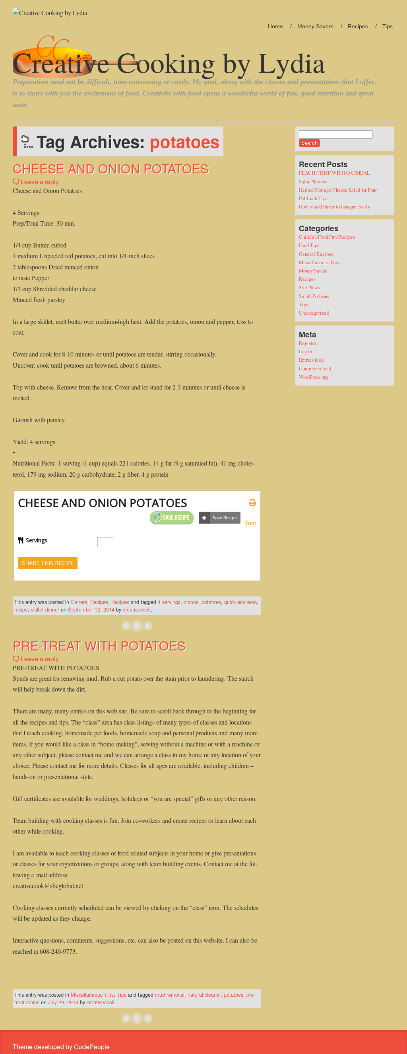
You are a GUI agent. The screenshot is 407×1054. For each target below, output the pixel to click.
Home (275, 26)
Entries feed (311, 359)
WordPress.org (313, 376)
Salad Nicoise (313, 181)
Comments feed (315, 368)
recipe (21, 609)
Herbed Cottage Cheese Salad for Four (338, 189)
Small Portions (314, 296)
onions (191, 602)
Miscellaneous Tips (92, 994)
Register (307, 343)
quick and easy (240, 602)
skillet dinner (45, 609)
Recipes (358, 26)
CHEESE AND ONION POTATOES (111, 168)
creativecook (137, 609)
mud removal (169, 994)
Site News (309, 287)
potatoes (211, 602)
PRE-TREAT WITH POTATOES (99, 645)
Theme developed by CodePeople (61, 1046)
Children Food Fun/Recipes (327, 236)
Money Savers (315, 26)
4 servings (169, 602)
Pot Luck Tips (313, 198)
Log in (305, 351)
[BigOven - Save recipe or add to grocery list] (219, 517)
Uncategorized (314, 312)
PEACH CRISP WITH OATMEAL (334, 172)
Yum (250, 523)
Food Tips (309, 245)
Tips (387, 26)
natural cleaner (204, 994)
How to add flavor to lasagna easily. (335, 206)
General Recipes (89, 602)
